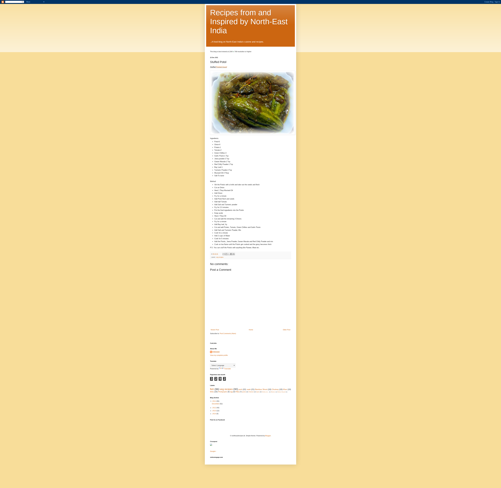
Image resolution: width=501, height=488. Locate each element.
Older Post (286, 330)
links (212, 392)
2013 (214, 411)
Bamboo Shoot (261, 389)
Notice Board (281, 392)
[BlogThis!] (226, 254)
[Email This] (223, 254)
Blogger (268, 436)
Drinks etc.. (265, 392)
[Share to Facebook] (231, 254)
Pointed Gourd (221, 67)
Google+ (213, 451)
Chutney (275, 389)
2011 (214, 401)
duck (257, 392)
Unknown (216, 352)
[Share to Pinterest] (233, 254)
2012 (214, 408)
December (216, 404)
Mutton (273, 392)
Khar (285, 389)
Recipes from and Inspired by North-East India (249, 21)
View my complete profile (219, 355)
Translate (227, 369)
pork (240, 389)
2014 (214, 414)
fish (212, 389)
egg (231, 392)
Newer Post (215, 330)
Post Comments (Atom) (228, 333)
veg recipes (219, 257)
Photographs (222, 392)
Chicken (251, 392)
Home (251, 330)
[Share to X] (228, 254)
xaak (249, 389)
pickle (244, 392)
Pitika (237, 392)
